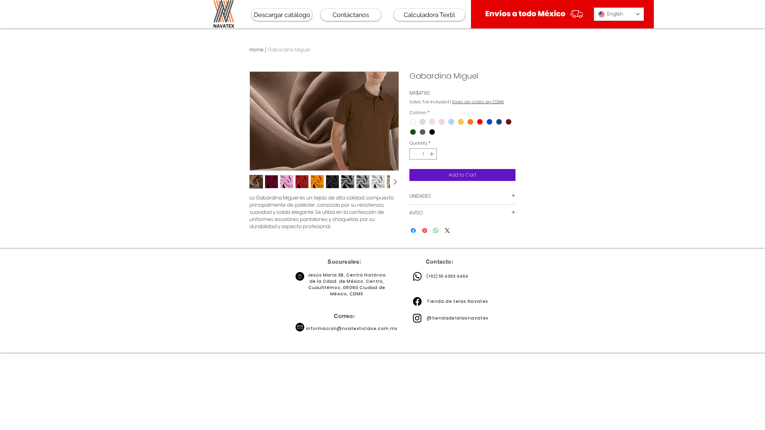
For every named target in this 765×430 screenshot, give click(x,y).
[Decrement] (414, 154)
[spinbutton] (423, 154)
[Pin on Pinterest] (424, 230)
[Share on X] (447, 230)
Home (257, 49)
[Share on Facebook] (413, 230)
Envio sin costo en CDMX (478, 102)
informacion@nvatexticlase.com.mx (352, 328)
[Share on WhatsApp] (436, 230)
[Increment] (432, 154)
